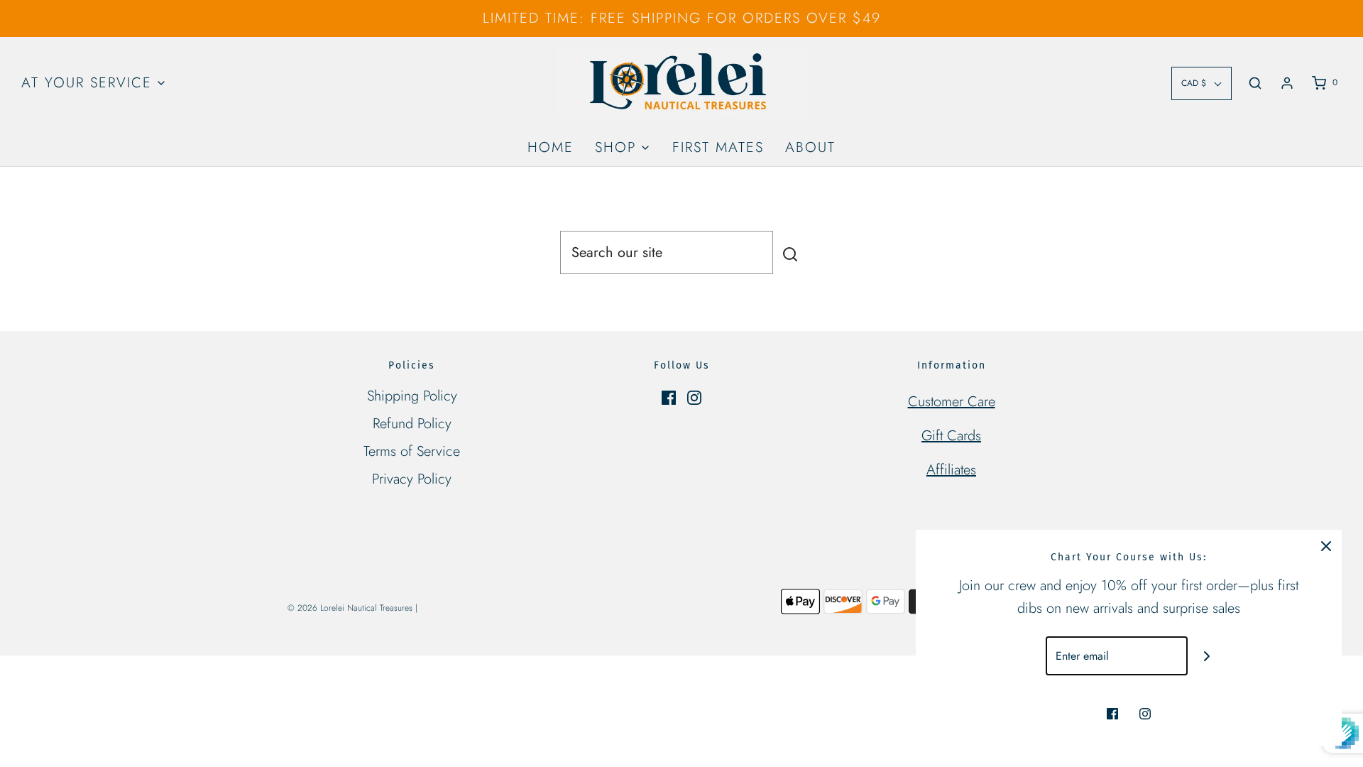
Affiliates (951, 469)
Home (550, 147)
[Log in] (1287, 83)
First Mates (718, 147)
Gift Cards (951, 435)
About (810, 147)
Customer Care (951, 401)
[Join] (1207, 655)
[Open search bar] (1255, 83)
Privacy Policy (411, 479)
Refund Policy (412, 423)
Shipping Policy (412, 396)
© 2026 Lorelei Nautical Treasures (350, 608)
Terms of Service (411, 451)
